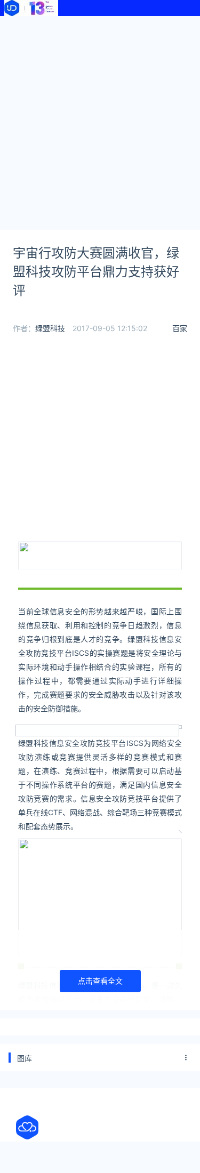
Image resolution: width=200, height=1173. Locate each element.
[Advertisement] (100, 121)
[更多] (186, 1058)
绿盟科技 (50, 328)
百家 (179, 328)
